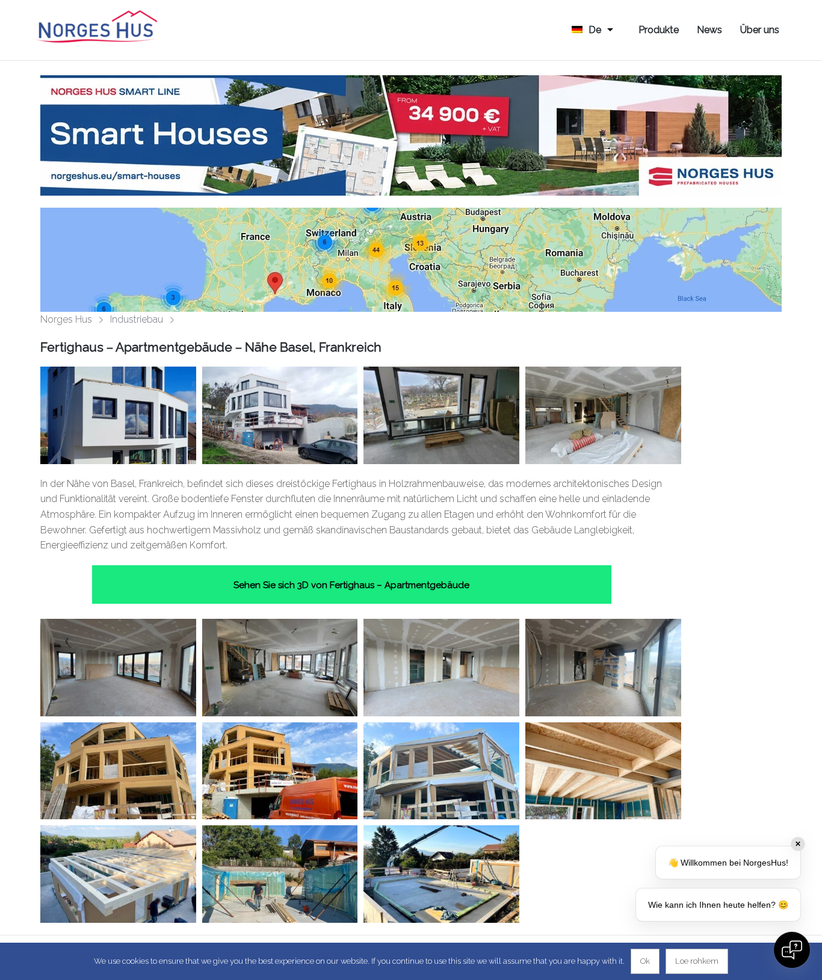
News (709, 30)
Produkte (658, 30)
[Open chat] (792, 950)
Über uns (759, 30)
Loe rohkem (696, 961)
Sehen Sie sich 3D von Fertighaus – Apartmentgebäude (351, 585)
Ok (645, 961)
